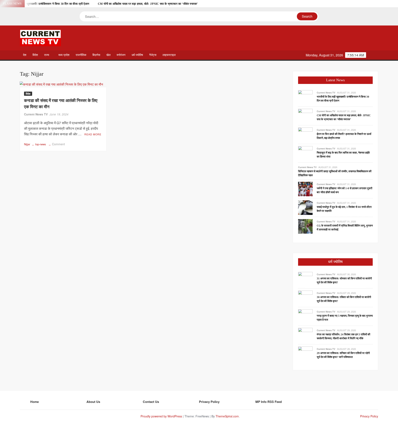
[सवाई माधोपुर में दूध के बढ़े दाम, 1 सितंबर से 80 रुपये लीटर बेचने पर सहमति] (305, 207)
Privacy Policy (209, 401)
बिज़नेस (96, 55)
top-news (40, 144)
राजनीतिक (81, 55)
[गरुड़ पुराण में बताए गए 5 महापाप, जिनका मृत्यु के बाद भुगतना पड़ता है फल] (305, 316)
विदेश (35, 55)
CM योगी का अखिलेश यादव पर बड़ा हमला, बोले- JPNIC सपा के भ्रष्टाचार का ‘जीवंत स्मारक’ (148, 3)
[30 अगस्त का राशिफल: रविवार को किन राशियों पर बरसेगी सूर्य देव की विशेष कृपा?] (305, 297)
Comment (58, 144)
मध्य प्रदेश (63, 55)
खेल (108, 55)
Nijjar (27, 144)
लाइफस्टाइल (169, 55)
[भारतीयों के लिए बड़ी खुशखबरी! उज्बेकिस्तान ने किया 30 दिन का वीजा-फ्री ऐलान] (305, 97)
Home (34, 401)
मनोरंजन (121, 55)
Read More (92, 134)
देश (24, 55)
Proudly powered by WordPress (161, 416)
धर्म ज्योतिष (137, 55)
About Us (93, 401)
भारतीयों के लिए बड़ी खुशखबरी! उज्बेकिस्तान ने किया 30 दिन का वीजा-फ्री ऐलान (47, 3)
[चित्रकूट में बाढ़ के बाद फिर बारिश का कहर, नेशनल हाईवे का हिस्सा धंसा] (305, 152)
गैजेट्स (152, 55)
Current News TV (36, 114)
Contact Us (151, 401)
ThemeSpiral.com (227, 416)
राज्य (46, 55)
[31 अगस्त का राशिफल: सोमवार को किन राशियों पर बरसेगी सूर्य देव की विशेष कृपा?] (305, 278)
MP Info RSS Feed (268, 401)
